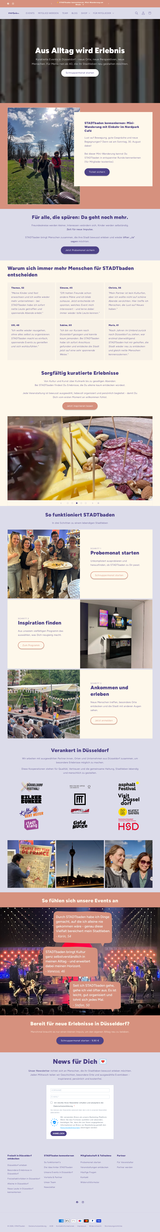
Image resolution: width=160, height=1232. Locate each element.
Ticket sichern (97, 172)
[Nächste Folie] (92, 503)
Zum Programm (31, 645)
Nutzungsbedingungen (70, 1128)
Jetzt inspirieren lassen (80, 406)
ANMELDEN (58, 1133)
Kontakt (84, 1177)
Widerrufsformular (89, 1182)
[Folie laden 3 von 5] (76, 503)
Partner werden (125, 1167)
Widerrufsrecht (95, 1226)
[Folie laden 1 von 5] (68, 503)
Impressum (81, 1226)
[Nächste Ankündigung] (108, 4)
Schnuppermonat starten (80, 72)
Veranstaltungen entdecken (94, 1167)
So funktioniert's (52, 1162)
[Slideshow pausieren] (99, 503)
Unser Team (50, 1182)
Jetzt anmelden (104, 720)
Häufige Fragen (88, 1172)
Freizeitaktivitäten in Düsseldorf (24, 1178)
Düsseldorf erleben (17, 1165)
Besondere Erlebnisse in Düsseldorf (20, 1172)
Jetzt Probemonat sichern (80, 250)
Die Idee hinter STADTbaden (58, 1167)
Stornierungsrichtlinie (113, 1226)
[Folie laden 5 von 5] (86, 503)
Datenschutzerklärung (37, 1226)
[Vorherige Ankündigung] (51, 4)
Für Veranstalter (125, 1162)
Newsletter (49, 1187)
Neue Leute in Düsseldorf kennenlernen (20, 1190)
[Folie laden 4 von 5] (81, 503)
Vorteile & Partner (53, 1177)
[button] (85, 13)
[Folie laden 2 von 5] (72, 503)
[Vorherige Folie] (61, 503)
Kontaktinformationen (65, 1226)
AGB (51, 1226)
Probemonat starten (90, 1162)
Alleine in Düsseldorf (18, 1183)
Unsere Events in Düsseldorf (58, 1172)
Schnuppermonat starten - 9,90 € (80, 1040)
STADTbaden (19, 1226)
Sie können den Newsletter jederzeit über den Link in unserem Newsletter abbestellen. (78, 1111)
